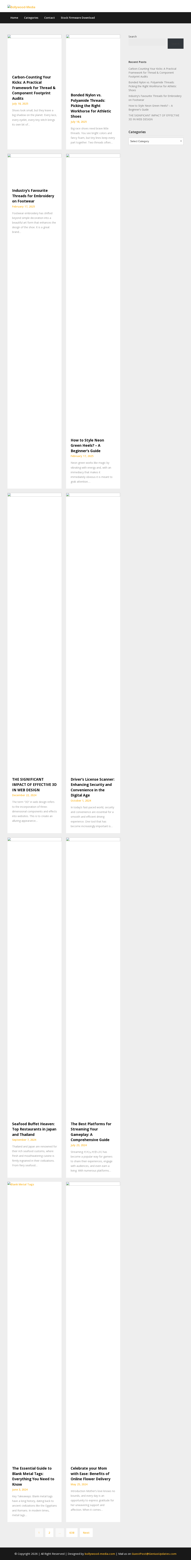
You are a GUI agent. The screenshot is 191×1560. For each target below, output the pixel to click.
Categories (31, 17)
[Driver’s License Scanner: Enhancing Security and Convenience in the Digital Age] (93, 632)
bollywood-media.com (100, 1554)
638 (71, 1532)
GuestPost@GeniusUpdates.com (154, 1554)
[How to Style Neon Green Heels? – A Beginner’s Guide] (93, 293)
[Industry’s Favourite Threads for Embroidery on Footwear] (34, 169)
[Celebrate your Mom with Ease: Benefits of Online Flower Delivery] (93, 1321)
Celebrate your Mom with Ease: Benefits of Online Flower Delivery (90, 1473)
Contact (49, 17)
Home (14, 17)
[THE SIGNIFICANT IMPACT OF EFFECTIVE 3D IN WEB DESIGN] (34, 632)
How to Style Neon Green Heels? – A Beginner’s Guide (87, 445)
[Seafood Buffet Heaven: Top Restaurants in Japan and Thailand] (34, 977)
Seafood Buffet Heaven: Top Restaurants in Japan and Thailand (34, 1129)
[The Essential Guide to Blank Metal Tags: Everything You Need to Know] (34, 1321)
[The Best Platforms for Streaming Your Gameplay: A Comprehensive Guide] (93, 977)
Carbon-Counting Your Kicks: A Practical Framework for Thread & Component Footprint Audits (34, 88)
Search (133, 36)
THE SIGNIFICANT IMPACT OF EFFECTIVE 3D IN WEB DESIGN (34, 784)
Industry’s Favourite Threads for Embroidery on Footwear (33, 196)
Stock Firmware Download (78, 17)
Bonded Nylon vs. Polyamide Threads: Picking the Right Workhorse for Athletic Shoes (91, 106)
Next (86, 1532)
